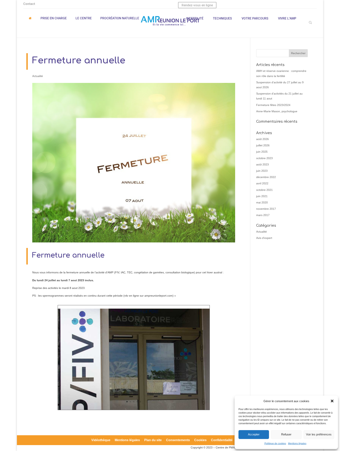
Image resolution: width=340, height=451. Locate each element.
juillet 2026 (263, 145)
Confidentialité (222, 440)
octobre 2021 (264, 189)
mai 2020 (262, 202)
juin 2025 (262, 151)
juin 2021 (262, 196)
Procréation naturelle (119, 18)
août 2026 (262, 139)
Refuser (286, 434)
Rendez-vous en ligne (197, 5)
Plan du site (153, 440)
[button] (332, 401)
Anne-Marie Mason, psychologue (276, 111)
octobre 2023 (264, 158)
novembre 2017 (266, 208)
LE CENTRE (84, 18)
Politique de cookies (275, 443)
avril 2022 (262, 183)
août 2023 (262, 164)
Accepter (254, 434)
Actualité (37, 76)
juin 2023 (262, 170)
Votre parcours (255, 18)
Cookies (200, 440)
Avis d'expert (264, 237)
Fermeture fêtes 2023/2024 (273, 105)
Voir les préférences (319, 434)
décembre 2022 (266, 177)
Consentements (178, 440)
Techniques (222, 18)
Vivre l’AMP (287, 18)
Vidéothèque (100, 440)
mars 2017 (263, 215)
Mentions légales (297, 443)
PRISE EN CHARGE (54, 18)
